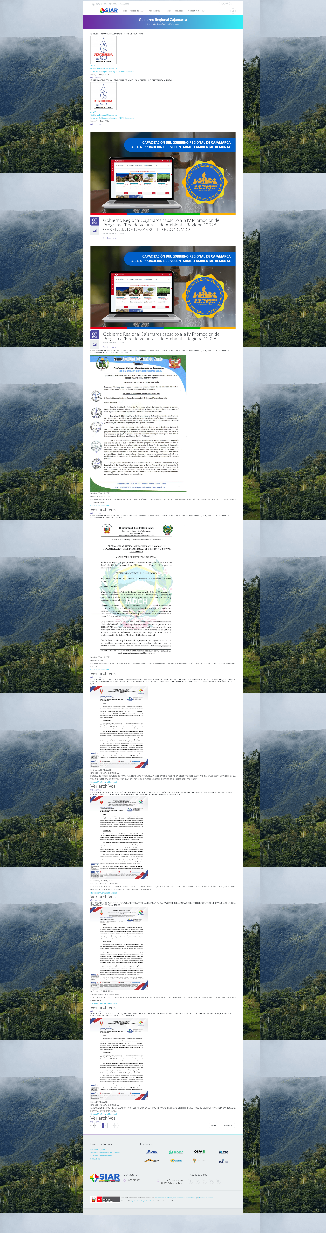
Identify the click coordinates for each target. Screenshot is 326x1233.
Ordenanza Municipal (99, 505)
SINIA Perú (95, 1158)
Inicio (125, 10)
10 (106, 1125)
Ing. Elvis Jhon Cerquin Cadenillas (141, 1201)
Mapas (168, 10)
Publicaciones (154, 10)
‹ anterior (215, 1125)
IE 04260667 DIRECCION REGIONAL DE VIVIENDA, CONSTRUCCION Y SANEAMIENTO (131, 80)
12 (113, 1125)
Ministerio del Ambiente (101, 1155)
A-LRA (93, 65)
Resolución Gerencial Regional (103, 782)
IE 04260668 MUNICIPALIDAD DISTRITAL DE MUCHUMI (117, 33)
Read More (111, 238)
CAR (204, 10)
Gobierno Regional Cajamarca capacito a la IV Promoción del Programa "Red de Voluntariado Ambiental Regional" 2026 (161, 336)
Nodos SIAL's (194, 10)
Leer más (97, 77)
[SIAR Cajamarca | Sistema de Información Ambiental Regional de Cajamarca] (109, 10)
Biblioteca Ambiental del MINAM (105, 1152)
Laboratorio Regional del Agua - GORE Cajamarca (112, 71)
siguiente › (228, 1125)
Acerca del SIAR (137, 10)
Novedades (180, 10)
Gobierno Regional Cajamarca (103, 68)
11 (109, 1125)
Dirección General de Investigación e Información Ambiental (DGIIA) (176, 1198)
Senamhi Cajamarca (98, 1149)
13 (116, 1125)
